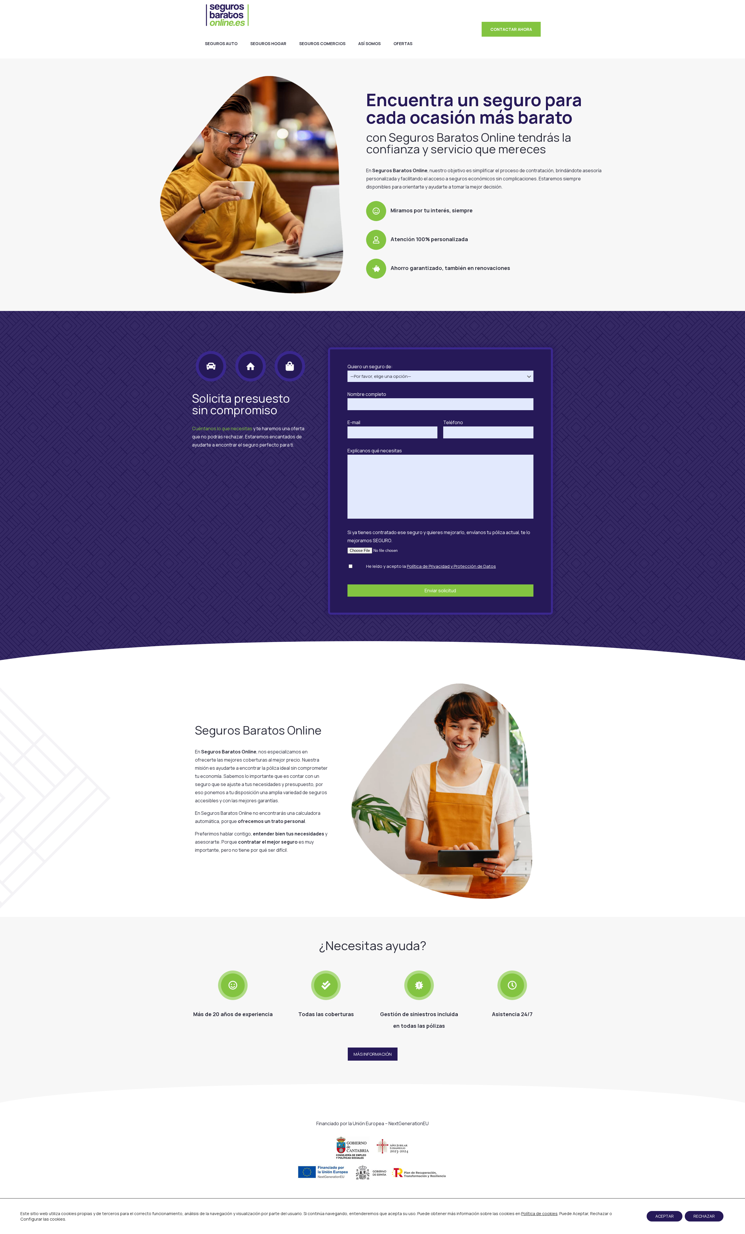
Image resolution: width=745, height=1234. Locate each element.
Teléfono (453, 422)
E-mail (353, 422)
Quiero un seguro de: (370, 366)
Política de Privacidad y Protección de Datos (451, 566)
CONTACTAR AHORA (511, 29)
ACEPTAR (664, 1216)
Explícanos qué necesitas (374, 450)
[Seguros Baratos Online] (227, 14)
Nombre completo (366, 394)
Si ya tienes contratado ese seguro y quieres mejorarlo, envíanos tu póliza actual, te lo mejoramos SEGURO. (438, 536)
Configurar (31, 1218)
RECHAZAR (704, 1216)
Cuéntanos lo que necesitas (222, 428)
